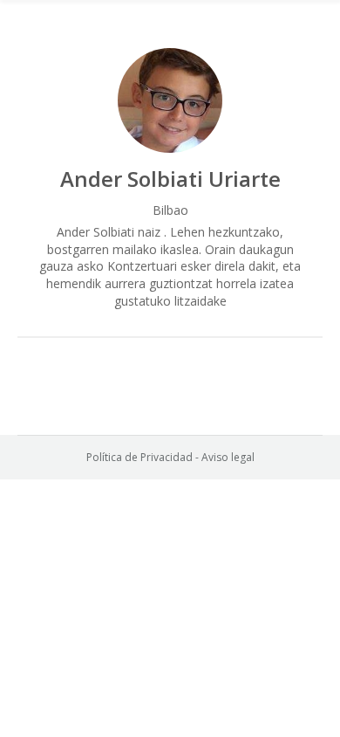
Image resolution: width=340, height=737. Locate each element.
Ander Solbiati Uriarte (170, 178)
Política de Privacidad (139, 457)
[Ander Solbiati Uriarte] (170, 100)
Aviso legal (228, 457)
